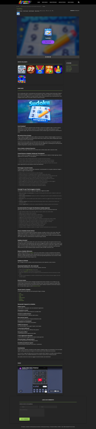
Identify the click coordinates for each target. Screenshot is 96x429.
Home (18, 6)
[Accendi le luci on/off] (46, 57)
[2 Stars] (71, 10)
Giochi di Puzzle (62, 2)
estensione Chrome (36, 285)
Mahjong (20, 299)
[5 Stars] (73, 10)
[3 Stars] (72, 10)
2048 (20, 296)
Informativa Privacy (45, 426)
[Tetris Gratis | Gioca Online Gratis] (25, 2)
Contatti (27, 426)
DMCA (59, 426)
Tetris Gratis (72, 426)
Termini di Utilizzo (53, 426)
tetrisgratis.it (31, 252)
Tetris (20, 293)
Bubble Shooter (22, 297)
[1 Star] (70, 10)
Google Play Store (29, 269)
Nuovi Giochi (44, 2)
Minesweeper (21, 300)
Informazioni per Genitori (35, 426)
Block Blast (21, 294)
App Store (26, 271)
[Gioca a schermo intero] (48, 57)
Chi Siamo (23, 426)
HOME (39, 2)
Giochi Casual (71, 2)
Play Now (48, 42)
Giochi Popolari (53, 2)
